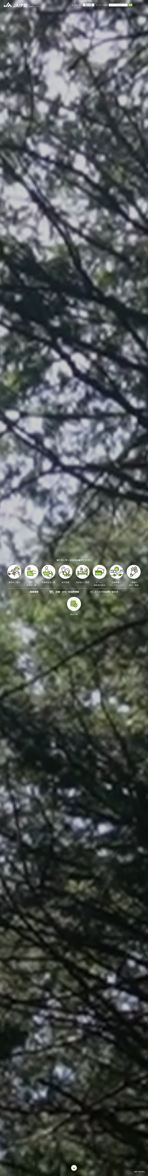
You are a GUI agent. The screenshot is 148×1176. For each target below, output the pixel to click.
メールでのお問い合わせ (106, 591)
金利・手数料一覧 (31, 583)
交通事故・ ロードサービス (116, 583)
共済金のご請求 (82, 582)
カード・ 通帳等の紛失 (99, 583)
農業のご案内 (14, 582)
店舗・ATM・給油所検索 (67, 591)
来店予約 (74, 614)
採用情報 (65, 582)
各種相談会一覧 (48, 582)
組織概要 (34, 591)
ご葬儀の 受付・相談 (134, 583)
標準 (88, 5)
